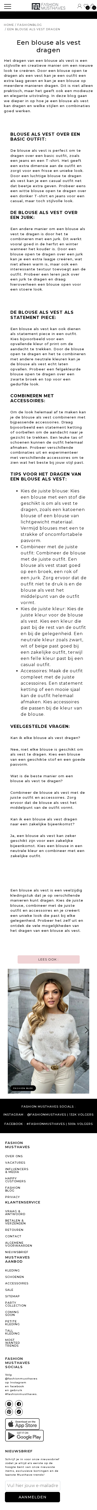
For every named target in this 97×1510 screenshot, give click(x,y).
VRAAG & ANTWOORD (15, 1212)
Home (9, 25)
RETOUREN (14, 1230)
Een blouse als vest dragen (33, 29)
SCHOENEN (14, 1277)
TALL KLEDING (12, 1332)
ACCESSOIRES (16, 1283)
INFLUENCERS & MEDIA (16, 1170)
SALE (9, 1290)
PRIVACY (12, 1197)
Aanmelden (33, 1497)
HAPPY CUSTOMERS (15, 1180)
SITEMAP (12, 1296)
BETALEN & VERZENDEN (15, 1222)
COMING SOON (12, 1313)
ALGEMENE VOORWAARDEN (17, 1244)
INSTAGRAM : (14, 1114)
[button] (87, 1031)
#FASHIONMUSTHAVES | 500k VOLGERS (60, 1124)
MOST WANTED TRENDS (12, 1342)
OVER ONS (14, 1156)
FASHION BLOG (12, 1189)
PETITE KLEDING (12, 1323)
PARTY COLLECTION (15, 1304)
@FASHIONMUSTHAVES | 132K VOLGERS (60, 1114)
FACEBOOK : (14, 1124)
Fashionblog (29, 25)
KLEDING (12, 1270)
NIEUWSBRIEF (16, 1252)
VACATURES (15, 1162)
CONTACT (13, 1236)
